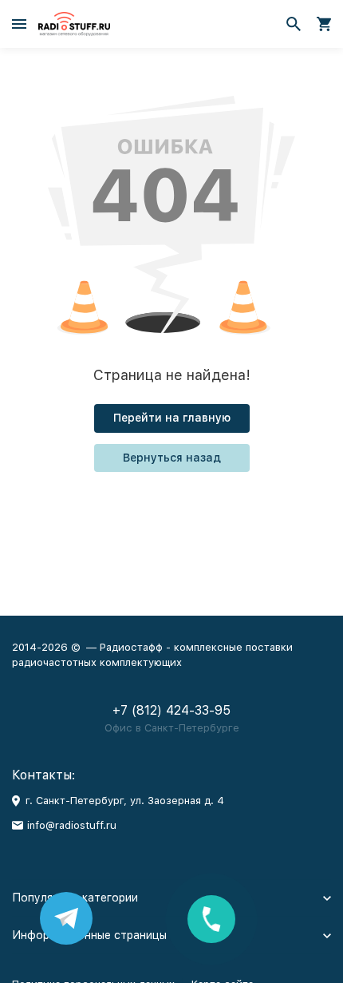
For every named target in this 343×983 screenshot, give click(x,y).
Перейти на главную (172, 417)
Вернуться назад (172, 457)
